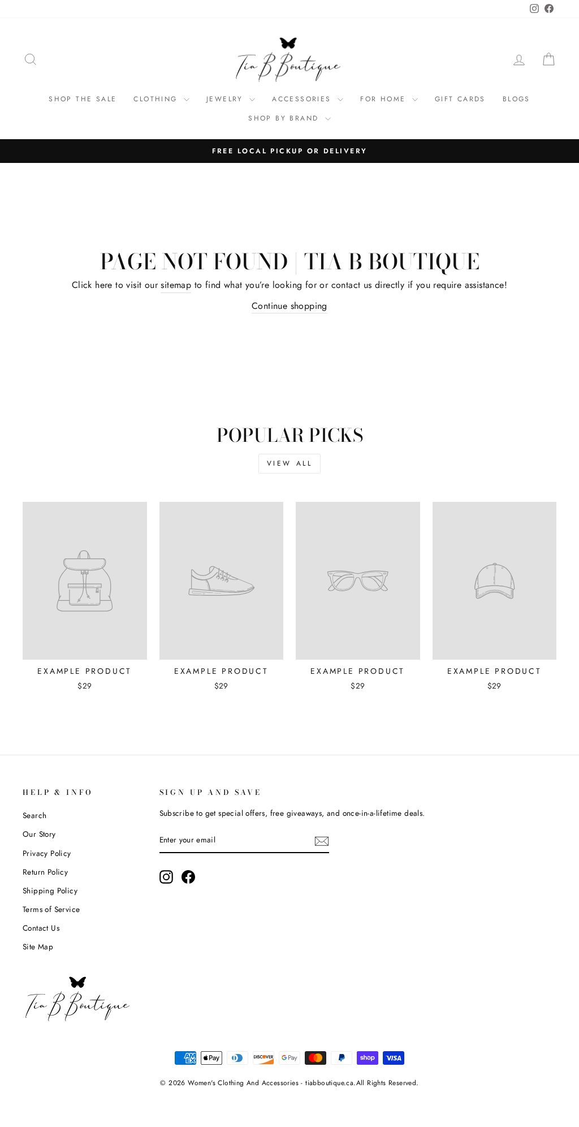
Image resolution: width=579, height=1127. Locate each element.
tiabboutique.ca (329, 1083)
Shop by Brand (285, 118)
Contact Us (41, 928)
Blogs (516, 99)
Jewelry (226, 99)
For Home (384, 99)
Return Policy (45, 871)
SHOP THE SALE (82, 99)
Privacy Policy (47, 853)
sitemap (176, 284)
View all (290, 463)
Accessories (303, 99)
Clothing (157, 99)
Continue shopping (289, 305)
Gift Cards (460, 99)
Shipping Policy (50, 890)
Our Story (39, 834)
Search (34, 815)
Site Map (38, 946)
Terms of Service (51, 909)
